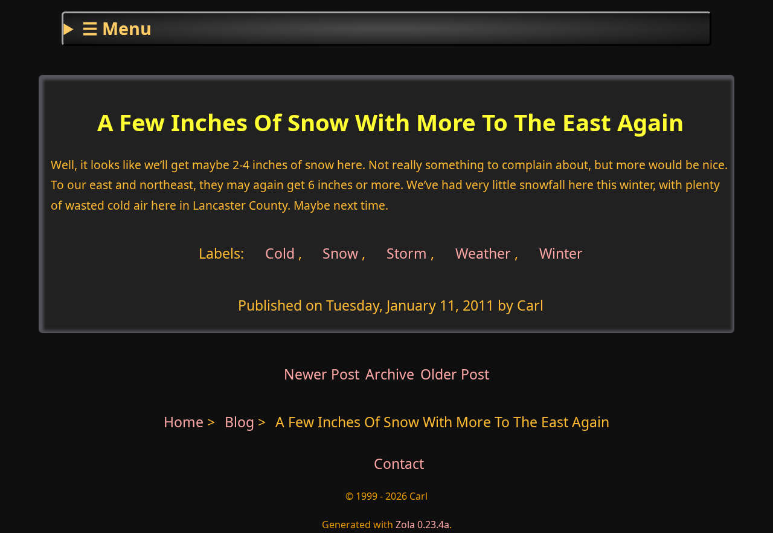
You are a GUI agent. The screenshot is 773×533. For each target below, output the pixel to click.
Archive (389, 374)
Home (184, 421)
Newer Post (321, 374)
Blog (241, 421)
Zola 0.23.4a (422, 524)
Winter (561, 253)
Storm (406, 253)
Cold (278, 253)
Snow (340, 253)
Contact (399, 463)
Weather (483, 253)
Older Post (454, 374)
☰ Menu (117, 28)
